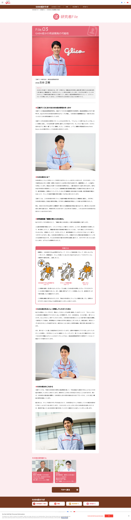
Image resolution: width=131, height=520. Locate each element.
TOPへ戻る (65, 489)
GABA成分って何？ (56, 7)
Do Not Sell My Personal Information (96, 515)
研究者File (85, 7)
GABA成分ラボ (42, 6)
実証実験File (76, 7)
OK (109, 515)
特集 (67, 7)
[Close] (128, 515)
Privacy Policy (65, 517)
